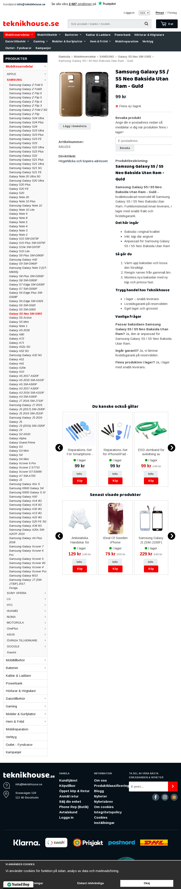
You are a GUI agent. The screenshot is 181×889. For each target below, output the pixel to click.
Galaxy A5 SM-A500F (23, 384)
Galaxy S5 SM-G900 (22, 309)
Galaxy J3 (15, 430)
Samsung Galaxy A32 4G (25, 509)
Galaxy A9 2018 (19, 330)
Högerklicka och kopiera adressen (83, 161)
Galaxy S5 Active (20, 317)
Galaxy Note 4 (18, 226)
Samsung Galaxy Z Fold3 (25, 89)
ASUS (11, 634)
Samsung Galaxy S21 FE (25, 172)
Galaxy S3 (16, 446)
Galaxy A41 (16, 363)
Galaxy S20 (16, 193)
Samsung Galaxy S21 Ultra (26, 163)
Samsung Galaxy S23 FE (25, 139)
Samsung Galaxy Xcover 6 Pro (26, 552)
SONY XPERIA (16, 593)
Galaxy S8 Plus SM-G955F (26, 276)
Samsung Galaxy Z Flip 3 (25, 105)
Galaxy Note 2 (18, 234)
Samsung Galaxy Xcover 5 (26, 558)
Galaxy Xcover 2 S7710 (24, 467)
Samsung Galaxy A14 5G (25, 504)
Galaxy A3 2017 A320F (24, 388)
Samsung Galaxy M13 (23, 575)
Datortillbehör (15, 41)
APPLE (11, 74)
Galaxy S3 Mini (19, 450)
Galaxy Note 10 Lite (21, 209)
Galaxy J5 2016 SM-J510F (26, 413)
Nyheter (100, 796)
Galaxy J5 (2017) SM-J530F (27, 409)
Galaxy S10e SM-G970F (24, 247)
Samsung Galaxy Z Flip (24, 114)
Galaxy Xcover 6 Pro (22, 463)
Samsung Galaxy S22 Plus (26, 151)
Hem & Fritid (99, 41)
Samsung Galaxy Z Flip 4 (25, 101)
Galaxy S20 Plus (20, 184)
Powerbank (122, 34)
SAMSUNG (14, 79)
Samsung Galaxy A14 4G (25, 500)
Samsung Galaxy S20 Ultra (26, 180)
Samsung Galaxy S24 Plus (26, 122)
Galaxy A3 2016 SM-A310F (26, 392)
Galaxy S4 (16, 455)
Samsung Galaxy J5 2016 (25, 417)
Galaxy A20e (17, 367)
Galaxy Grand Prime (22, 442)
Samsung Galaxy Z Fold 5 (26, 84)
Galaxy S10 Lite (19, 251)
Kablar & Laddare (98, 34)
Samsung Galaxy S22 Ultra (26, 147)
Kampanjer (43, 48)
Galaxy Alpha (17, 438)
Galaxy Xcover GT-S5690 (25, 471)
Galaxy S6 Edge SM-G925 (26, 301)
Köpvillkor (67, 786)
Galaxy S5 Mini (19, 321)
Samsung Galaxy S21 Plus (26, 159)
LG (9, 599)
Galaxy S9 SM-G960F (23, 263)
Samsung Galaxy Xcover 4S (27, 563)
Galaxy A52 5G (19, 351)
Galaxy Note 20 (19, 197)
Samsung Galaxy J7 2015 (25, 405)
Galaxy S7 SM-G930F (23, 288)
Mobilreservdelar (17, 34)
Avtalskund (68, 812)
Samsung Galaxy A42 (23, 259)
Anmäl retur (69, 796)
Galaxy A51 (16, 359)
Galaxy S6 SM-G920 (22, 305)
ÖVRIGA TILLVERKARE (22, 640)
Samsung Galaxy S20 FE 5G (27, 521)
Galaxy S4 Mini (19, 459)
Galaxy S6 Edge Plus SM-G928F (26, 295)
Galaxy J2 (15, 479)
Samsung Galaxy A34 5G (25, 525)
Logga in (129, 12)
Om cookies (104, 807)
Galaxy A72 (16, 338)
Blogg (99, 791)
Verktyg (147, 41)
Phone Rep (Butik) (74, 807)
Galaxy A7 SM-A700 (22, 475)
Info (79, 474)
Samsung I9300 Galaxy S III (27, 492)
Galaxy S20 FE (19, 188)
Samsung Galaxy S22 (23, 155)
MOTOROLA (15, 622)
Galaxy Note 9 (18, 213)
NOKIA (11, 616)
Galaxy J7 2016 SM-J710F (26, 400)
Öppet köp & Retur (74, 791)
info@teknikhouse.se (31, 4)
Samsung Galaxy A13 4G (25, 513)
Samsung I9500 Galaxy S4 (26, 488)
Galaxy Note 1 (18, 326)
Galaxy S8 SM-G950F (23, 280)
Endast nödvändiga (90, 883)
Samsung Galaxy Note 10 (25, 205)
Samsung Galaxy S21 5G (25, 168)
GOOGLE (13, 646)
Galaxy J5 (15, 421)
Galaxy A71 (16, 342)
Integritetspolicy (108, 812)
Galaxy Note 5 (18, 222)
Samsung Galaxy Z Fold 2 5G (28, 109)
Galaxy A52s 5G (19, 346)
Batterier (71, 34)
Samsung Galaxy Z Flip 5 (25, 97)
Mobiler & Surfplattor (67, 41)
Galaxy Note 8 (18, 218)
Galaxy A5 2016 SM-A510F (26, 380)
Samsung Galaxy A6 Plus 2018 (25, 540)
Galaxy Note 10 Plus (22, 201)
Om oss (100, 780)
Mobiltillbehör (47, 34)
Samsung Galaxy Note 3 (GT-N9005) (28, 270)
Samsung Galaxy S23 (23, 143)
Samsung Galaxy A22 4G (25, 517)
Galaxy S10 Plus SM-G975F (27, 242)
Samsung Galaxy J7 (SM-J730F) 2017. (25, 582)
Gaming (39, 41)
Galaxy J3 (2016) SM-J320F (27, 425)
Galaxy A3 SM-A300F (23, 396)
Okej (147, 883)
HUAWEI (12, 611)
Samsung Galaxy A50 (23, 496)
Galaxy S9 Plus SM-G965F (26, 255)
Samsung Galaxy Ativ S (24, 484)
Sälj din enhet (70, 801)
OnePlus (12, 628)
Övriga (13, 588)
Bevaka (125, 148)
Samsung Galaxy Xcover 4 (26, 567)
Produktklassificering (111, 786)
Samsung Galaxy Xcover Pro (27, 571)
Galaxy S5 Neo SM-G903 (25, 313)
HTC (10, 605)
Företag (172, 12)
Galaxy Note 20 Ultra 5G (24, 176)
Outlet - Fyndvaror (18, 48)
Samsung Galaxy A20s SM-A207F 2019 (27, 532)
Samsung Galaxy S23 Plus (26, 134)
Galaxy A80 (16, 334)
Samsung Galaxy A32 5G (25, 355)
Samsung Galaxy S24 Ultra (26, 118)
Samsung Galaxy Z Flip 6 (25, 93)
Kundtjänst (68, 780)
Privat (160, 12)
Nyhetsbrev (103, 801)
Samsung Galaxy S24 (23, 126)
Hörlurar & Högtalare (149, 34)
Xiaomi (11, 652)
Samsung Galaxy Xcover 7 (26, 546)
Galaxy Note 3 (18, 230)
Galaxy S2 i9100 (19, 434)
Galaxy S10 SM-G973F (24, 238)
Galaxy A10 (16, 371)
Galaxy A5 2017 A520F (24, 376)
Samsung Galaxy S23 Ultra (26, 130)
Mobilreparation (126, 41)
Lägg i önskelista (75, 126)
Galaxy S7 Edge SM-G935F (27, 284)
